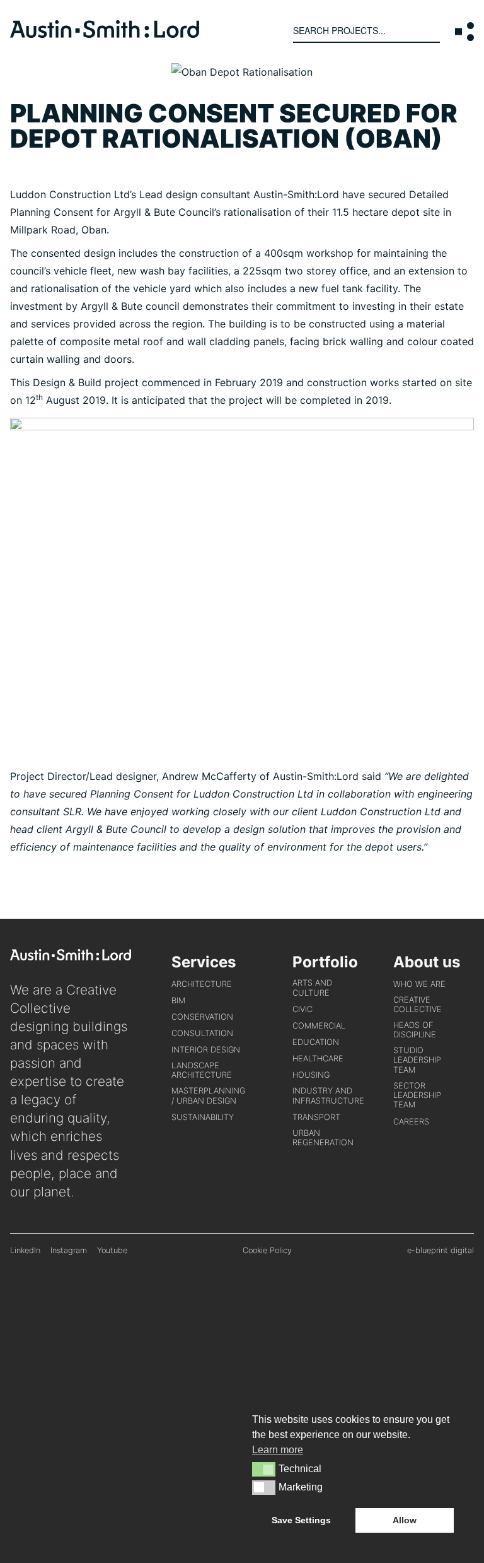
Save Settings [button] (301, 1520)
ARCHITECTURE (201, 984)
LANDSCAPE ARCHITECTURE (201, 1070)
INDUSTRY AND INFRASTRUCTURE (328, 1095)
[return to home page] (104, 34)
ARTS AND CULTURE (312, 987)
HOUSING (311, 1075)
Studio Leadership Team (417, 1060)
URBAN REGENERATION (323, 1137)
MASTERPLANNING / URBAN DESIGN (208, 1095)
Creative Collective (417, 1004)
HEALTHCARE (317, 1058)
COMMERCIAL (318, 1025)
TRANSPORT (316, 1117)
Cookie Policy (267, 1250)
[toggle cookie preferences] (263, 1469)
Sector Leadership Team (417, 1095)
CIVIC (302, 1009)
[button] (464, 31)
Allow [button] (405, 1520)
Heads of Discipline (414, 1029)
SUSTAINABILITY (202, 1117)
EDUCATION (315, 1042)
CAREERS (411, 1121)
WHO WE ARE (419, 984)
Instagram (68, 1250)
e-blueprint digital (440, 1250)
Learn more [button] (277, 1449)
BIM (178, 1000)
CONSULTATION (202, 1033)
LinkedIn (25, 1250)
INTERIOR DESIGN (205, 1049)
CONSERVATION (202, 1017)
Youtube (112, 1250)
